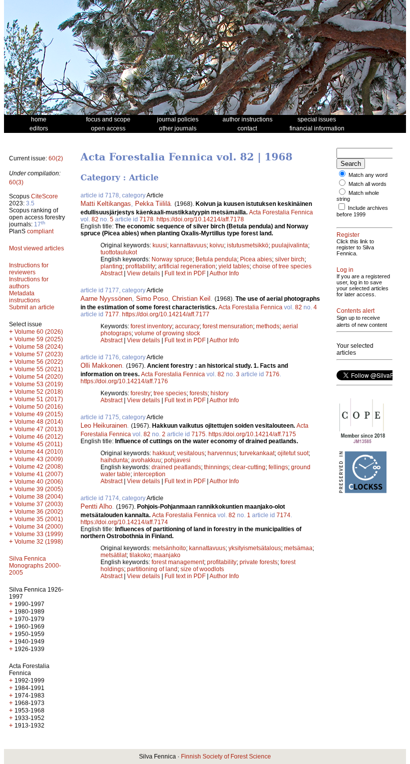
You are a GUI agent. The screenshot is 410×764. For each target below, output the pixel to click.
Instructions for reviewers (28, 269)
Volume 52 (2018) (38, 391)
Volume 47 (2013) (38, 429)
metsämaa (298, 548)
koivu (217, 245)
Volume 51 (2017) (38, 399)
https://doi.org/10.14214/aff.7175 (252, 434)
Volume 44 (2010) (38, 451)
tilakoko (140, 555)
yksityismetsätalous (254, 548)
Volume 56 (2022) (38, 361)
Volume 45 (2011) (38, 444)
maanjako (167, 555)
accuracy (187, 326)
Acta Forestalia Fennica (281, 212)
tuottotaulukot (118, 252)
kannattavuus (188, 245)
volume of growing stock (167, 333)
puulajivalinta (290, 245)
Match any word (368, 175)
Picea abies (256, 259)
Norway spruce (172, 259)
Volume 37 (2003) (38, 504)
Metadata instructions (24, 297)
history (219, 393)
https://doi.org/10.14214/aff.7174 (124, 522)
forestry (140, 393)
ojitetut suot (293, 453)
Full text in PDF (185, 273)
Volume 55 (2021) (38, 369)
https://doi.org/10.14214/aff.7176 (124, 381)
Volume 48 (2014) (38, 421)
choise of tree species (282, 266)
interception (150, 474)
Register (348, 234)
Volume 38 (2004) (38, 496)
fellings (278, 467)
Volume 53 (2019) (38, 384)
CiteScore (44, 196)
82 (95, 219)
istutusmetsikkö (247, 245)
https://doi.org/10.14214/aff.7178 (200, 219)
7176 (273, 374)
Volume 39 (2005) (38, 489)
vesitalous (190, 453)
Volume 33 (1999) (38, 534)
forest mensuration (227, 326)
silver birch (289, 259)
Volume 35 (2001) (38, 519)
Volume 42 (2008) (38, 466)
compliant (40, 231)
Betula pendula (216, 259)
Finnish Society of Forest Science (226, 756)
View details (144, 273)
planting (111, 266)
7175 (199, 434)
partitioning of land (152, 569)
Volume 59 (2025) (38, 339)
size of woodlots (202, 569)
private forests (259, 562)
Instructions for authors (28, 283)
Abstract (111, 273)
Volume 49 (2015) (38, 414)
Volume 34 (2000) (38, 526)
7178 (147, 219)
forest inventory (151, 326)
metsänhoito (169, 548)
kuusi (159, 245)
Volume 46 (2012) (38, 436)
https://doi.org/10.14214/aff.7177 (166, 314)
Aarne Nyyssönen (106, 298)
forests (199, 393)
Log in (345, 269)
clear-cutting (249, 467)
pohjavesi (177, 460)
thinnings (216, 467)
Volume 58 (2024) (38, 346)
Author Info (224, 273)
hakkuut (163, 453)
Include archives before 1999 (362, 211)
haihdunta (114, 460)
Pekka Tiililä (152, 203)
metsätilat (113, 555)
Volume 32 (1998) (38, 541)
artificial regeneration (187, 266)
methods (268, 326)
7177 (112, 314)
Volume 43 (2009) (38, 459)
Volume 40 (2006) (38, 481)
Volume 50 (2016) (38, 406)
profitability (140, 266)
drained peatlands (176, 467)
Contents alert (355, 310)
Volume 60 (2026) (38, 331)
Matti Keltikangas (105, 203)
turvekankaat (257, 453)
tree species (170, 393)
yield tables (234, 266)
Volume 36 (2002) (38, 511)
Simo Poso (152, 298)
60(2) (55, 158)
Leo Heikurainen (103, 425)
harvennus (222, 453)
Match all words (367, 184)
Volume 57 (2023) (38, 354)
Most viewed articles (36, 248)
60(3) (16, 182)
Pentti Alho (96, 506)
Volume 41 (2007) (38, 474)
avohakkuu (146, 460)
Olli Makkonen (101, 365)
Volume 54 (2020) (38, 376)
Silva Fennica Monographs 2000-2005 (35, 565)
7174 (283, 515)
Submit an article (31, 307)
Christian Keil (191, 298)
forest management (178, 562)
